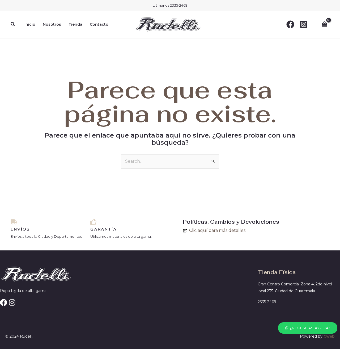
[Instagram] (304, 24)
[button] (13, 24)
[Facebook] (290, 24)
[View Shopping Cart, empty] (324, 24)
